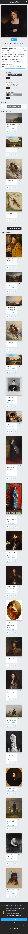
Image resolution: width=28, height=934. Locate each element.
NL (7, 860)
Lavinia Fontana (10, 557)
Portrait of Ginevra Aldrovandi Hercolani (11, 554)
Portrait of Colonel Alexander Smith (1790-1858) (11, 588)
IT (14, 557)
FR (7, 427)
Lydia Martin (9, 523)
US (13, 523)
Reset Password (20, 925)
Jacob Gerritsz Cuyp (11, 858)
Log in (14, 925)
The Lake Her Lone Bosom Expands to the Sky (11, 309)
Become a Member (14, 920)
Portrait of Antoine (11, 658)
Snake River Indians (11, 124)
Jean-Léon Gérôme (11, 426)
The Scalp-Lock (10, 180)
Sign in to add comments (14, 106)
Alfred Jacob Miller (11, 128)
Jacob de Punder (10, 264)
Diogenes (9, 424)
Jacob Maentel (10, 402)
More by (14, 228)
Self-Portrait (9, 788)
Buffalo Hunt (9, 149)
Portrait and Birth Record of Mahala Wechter (11, 399)
